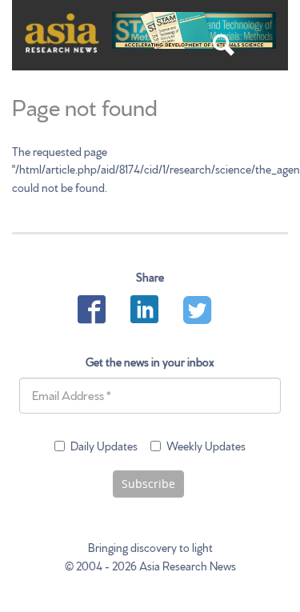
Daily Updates (104, 445)
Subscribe (148, 483)
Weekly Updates (206, 445)
